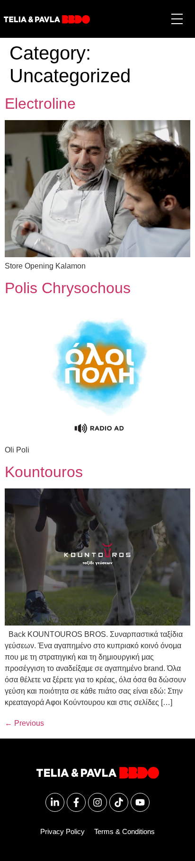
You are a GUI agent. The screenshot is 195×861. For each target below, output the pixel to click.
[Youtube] (140, 802)
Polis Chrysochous (68, 287)
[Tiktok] (118, 802)
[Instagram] (97, 802)
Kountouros (44, 471)
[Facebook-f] (76, 802)
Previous (24, 723)
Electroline (40, 103)
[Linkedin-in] (54, 802)
